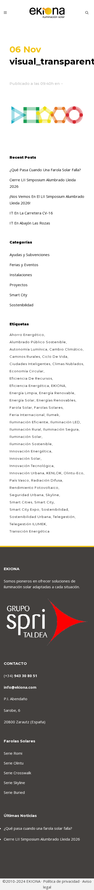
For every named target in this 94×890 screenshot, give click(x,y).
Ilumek (53, 415)
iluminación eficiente (29, 422)
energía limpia (23, 393)
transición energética (30, 531)
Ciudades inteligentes (30, 364)
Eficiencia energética (29, 386)
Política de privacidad (61, 881)
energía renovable (56, 393)
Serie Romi (13, 753)
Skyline (52, 495)
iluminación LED (65, 422)
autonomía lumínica (28, 349)
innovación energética (30, 451)
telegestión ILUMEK (28, 524)
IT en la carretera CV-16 (31, 212)
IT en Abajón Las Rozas (30, 222)
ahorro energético (27, 335)
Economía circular (27, 371)
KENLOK (54, 473)
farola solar (21, 407)
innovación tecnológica (32, 466)
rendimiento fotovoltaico (34, 488)
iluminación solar (26, 437)
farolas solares (48, 407)
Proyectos (19, 284)
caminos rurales (25, 356)
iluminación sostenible (31, 444)
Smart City (18, 294)
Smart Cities (21, 502)
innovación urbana (27, 473)
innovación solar (25, 458)
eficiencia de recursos (31, 378)
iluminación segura (61, 429)
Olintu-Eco (73, 473)
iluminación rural (25, 429)
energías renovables (56, 400)
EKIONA (58, 386)
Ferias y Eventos (24, 264)
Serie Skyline (14, 782)
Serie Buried (14, 792)
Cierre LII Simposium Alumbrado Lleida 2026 (42, 839)
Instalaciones (21, 274)
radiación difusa (46, 480)
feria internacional (27, 415)
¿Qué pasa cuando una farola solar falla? (45, 169)
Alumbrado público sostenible (38, 342)
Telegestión (64, 517)
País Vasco (19, 480)
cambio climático (66, 349)
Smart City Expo (24, 509)
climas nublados (67, 364)
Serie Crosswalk (17, 772)
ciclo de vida (54, 356)
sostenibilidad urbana (30, 517)
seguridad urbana (27, 495)
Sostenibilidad (21, 304)
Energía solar (22, 400)
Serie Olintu (14, 762)
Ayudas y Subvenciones (30, 254)
